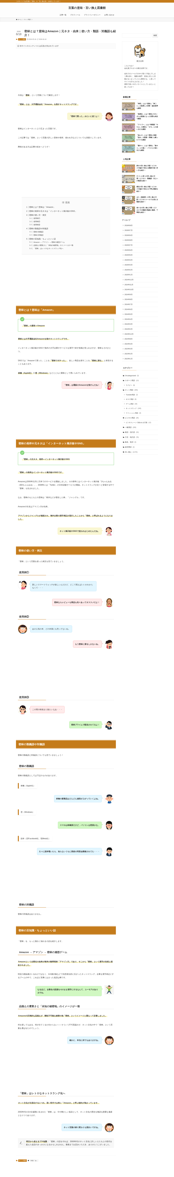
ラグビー (130, 385)
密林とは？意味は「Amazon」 (42, 207)
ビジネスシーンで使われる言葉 (138, 422)
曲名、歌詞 (130, 442)
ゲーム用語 (131, 404)
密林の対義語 (38, 235)
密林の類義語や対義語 (38, 229)
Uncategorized (132, 376)
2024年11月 (129, 285)
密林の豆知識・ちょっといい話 (42, 239)
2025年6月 (129, 250)
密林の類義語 (38, 232)
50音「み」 (34, 1160)
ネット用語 (22, 39)
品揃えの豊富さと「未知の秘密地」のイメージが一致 (53, 245)
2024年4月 (129, 319)
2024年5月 (129, 314)
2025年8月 (129, 240)
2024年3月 (129, 324)
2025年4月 (129, 260)
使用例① (36, 218)
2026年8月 (129, 225)
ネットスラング (133, 408)
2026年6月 (129, 235)
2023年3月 (129, 349)
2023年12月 (129, 334)
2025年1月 (129, 275)
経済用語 (129, 447)
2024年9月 (129, 294)
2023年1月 (129, 359)
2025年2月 (129, 270)
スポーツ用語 (132, 380)
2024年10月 (129, 289)
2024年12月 (129, 280)
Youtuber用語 (132, 395)
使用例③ (36, 225)
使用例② (36, 221)
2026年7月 (129, 230)
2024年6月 (129, 309)
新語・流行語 (132, 432)
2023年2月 (129, 354)
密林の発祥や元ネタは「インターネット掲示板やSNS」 (53, 211)
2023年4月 (129, 344)
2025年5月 (129, 255)
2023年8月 (129, 339)
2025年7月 (129, 245)
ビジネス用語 (132, 418)
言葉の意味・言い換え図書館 (87, 7)
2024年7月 (129, 304)
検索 (155, 35)
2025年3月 (129, 265)
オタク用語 (131, 399)
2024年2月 (129, 329)
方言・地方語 (132, 437)
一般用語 (130, 427)
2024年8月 (129, 299)
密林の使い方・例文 (37, 215)
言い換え (131, 452)
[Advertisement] (66, 69)
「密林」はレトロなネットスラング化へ (48, 248)
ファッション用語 (133, 413)
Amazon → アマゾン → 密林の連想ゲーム (49, 242)
